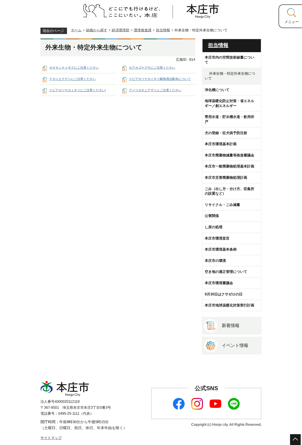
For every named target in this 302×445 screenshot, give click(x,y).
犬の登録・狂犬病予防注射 (226, 133)
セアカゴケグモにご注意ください (152, 67)
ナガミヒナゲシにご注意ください (72, 79)
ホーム (76, 30)
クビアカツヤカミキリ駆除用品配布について (160, 79)
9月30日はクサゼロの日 (224, 294)
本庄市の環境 (215, 260)
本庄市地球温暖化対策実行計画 (229, 305)
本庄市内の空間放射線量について (229, 59)
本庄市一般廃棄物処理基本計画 (229, 166)
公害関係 (212, 216)
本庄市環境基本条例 (221, 249)
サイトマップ (51, 438)
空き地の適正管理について (226, 272)
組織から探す (96, 30)
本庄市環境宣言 (217, 238)
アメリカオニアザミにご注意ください (155, 90)
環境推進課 (142, 30)
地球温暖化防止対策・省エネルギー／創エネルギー (229, 103)
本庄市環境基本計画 (221, 144)
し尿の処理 (213, 227)
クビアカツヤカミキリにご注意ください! (77, 90)
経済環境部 (120, 30)
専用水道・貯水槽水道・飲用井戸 (229, 119)
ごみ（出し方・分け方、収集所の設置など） (229, 191)
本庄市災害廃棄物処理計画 (226, 177)
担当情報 (163, 30)
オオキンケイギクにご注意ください (74, 67)
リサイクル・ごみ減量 (222, 205)
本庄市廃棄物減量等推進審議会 (229, 155)
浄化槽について (217, 90)
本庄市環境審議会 (219, 283)
